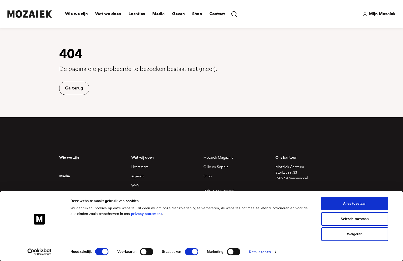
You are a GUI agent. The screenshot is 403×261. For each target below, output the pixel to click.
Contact (217, 13)
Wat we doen (108, 13)
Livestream (140, 166)
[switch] (146, 251)
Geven (178, 13)
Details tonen (260, 252)
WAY (135, 185)
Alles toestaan (354, 203)
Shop (197, 13)
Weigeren (355, 234)
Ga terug (74, 88)
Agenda (137, 176)
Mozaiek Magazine (218, 157)
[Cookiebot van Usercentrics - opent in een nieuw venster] (39, 251)
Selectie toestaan (355, 219)
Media (158, 13)
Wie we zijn (76, 13)
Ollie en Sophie (215, 166)
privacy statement (146, 214)
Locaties (137, 13)
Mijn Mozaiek (382, 13)
